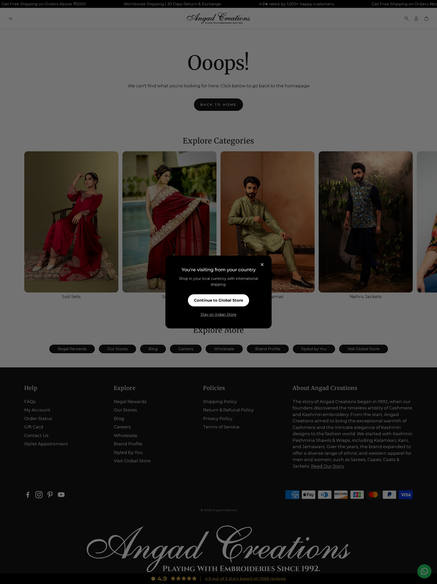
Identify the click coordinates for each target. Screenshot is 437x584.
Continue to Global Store (218, 300)
